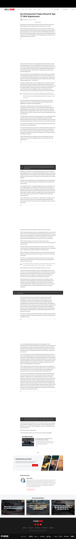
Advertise (51, 527)
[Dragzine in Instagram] (38, 524)
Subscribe (35, 465)
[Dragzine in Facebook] (35, 524)
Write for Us (45, 527)
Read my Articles (31, 489)
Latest (19, 9)
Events (34, 9)
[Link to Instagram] (55, 9)
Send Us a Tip (37, 527)
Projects (30, 9)
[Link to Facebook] (52, 9)
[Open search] (49, 9)
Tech (26, 9)
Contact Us (31, 527)
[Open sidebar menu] (1, 9)
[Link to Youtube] (58, 9)
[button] (38, 22)
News (23, 9)
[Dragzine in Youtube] (41, 524)
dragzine (36, 445)
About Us (24, 527)
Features (38, 9)
